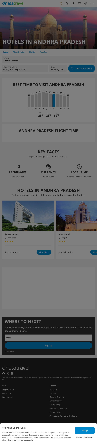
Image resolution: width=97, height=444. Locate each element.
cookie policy (29, 440)
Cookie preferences (84, 437)
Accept (85, 430)
